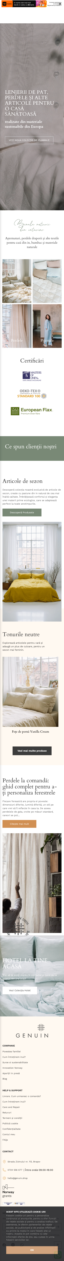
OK (32, 1250)
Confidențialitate (11, 1129)
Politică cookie (10, 1123)
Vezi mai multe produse (32, 750)
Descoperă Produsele (22, 512)
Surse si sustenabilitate (15, 1062)
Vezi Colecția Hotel (20, 990)
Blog (4, 1078)
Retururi (6, 1112)
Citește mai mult (19, 823)
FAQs (5, 1140)
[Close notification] (60, 4)
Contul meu (8, 1134)
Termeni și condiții (12, 1118)
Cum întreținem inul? (14, 1057)
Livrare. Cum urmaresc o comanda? (21, 1096)
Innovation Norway (12, 1068)
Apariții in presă (11, 1073)
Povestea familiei (11, 1051)
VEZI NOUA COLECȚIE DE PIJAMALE (29, 140)
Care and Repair (11, 1107)
